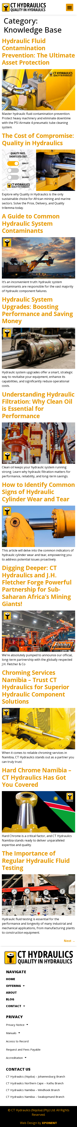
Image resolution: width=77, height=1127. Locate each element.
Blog (10, 999)
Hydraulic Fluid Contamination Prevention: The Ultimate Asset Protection (38, 51)
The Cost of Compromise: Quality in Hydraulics (38, 139)
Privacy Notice (15, 1025)
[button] (69, 7)
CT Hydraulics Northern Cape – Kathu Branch (35, 1083)
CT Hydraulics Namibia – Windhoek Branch (33, 1090)
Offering (13, 986)
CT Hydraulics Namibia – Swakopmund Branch (35, 1097)
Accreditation (14, 1058)
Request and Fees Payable (23, 1049)
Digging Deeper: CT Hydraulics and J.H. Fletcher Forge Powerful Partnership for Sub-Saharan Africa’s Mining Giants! (37, 586)
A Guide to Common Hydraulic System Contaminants (31, 223)
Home (10, 979)
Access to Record (17, 1041)
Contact (13, 1006)
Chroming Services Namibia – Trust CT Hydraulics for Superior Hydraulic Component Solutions (35, 686)
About (11, 992)
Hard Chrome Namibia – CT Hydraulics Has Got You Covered (36, 777)
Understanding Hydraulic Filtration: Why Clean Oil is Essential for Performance (38, 405)
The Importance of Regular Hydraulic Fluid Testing (36, 860)
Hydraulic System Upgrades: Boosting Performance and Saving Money (37, 310)
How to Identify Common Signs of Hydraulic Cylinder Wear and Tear (38, 492)
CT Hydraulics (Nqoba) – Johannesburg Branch (35, 1076)
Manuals (11, 1033)
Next (69, 941)
